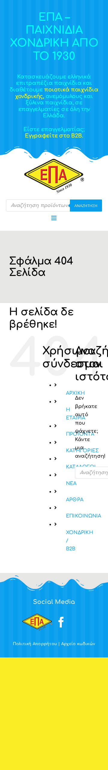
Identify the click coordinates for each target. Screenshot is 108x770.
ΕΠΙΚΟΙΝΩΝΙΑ (83, 516)
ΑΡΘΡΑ (74, 500)
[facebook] (61, 622)
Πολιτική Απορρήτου (35, 644)
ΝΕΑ (71, 483)
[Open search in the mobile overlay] (54, 205)
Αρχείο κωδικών (78, 644)
